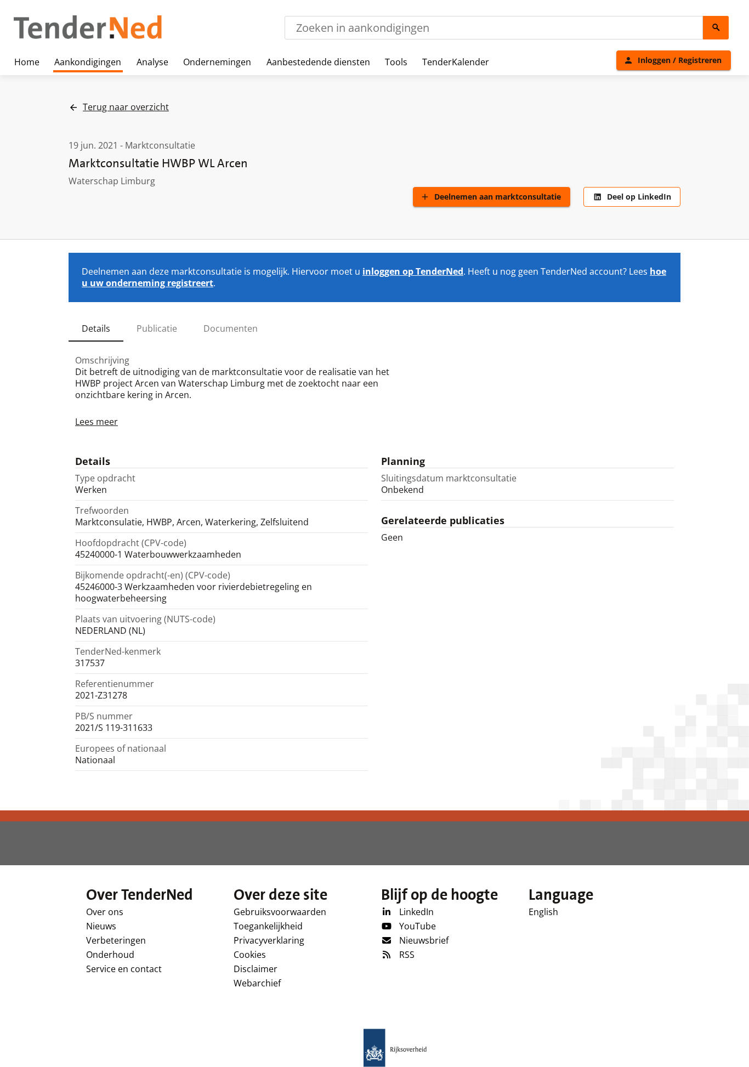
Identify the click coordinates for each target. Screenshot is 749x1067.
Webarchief (257, 983)
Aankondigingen (87, 62)
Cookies (250, 955)
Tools (396, 62)
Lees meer (96, 422)
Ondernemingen (217, 62)
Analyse (152, 62)
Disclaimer (255, 969)
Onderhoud (110, 955)
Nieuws (101, 926)
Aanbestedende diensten (318, 62)
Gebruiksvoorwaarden (280, 912)
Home (26, 62)
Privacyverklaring (269, 940)
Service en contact (124, 969)
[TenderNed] (88, 37)
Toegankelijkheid (268, 926)
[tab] (96, 328)
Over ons (104, 912)
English (543, 912)
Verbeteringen (116, 940)
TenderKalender (455, 62)
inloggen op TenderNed (412, 271)
